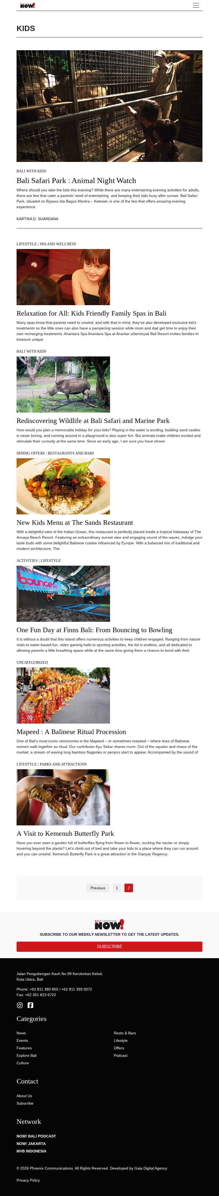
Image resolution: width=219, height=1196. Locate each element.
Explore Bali (27, 1055)
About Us (24, 1096)
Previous (98, 888)
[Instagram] (20, 1005)
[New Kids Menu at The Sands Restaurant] (63, 488)
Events (22, 1040)
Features (24, 1048)
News (21, 1033)
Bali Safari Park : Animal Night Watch (76, 180)
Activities (27, 561)
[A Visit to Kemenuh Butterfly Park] (63, 799)
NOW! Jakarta (31, 1143)
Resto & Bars (125, 1033)
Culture (23, 1063)
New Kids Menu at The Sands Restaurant (75, 522)
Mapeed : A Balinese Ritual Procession (71, 732)
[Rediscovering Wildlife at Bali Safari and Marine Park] (63, 386)
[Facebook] (30, 1005)
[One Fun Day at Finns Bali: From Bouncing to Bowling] (63, 595)
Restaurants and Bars (71, 453)
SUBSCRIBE (109, 946)
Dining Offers (31, 453)
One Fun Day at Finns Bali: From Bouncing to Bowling (94, 630)
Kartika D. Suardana (37, 219)
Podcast (120, 1055)
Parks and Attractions (63, 764)
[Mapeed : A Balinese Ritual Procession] (63, 697)
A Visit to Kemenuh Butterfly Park (65, 833)
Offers (119, 1048)
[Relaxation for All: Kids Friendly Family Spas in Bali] (63, 279)
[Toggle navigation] (196, 5)
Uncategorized (32, 663)
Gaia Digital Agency (150, 1168)
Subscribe (25, 1103)
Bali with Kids (31, 171)
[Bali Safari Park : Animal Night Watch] (109, 106)
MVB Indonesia (31, 1151)
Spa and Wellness (58, 244)
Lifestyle (27, 244)
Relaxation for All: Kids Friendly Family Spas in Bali (91, 313)
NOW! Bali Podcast (36, 1136)
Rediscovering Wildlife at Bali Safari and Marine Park (93, 421)
